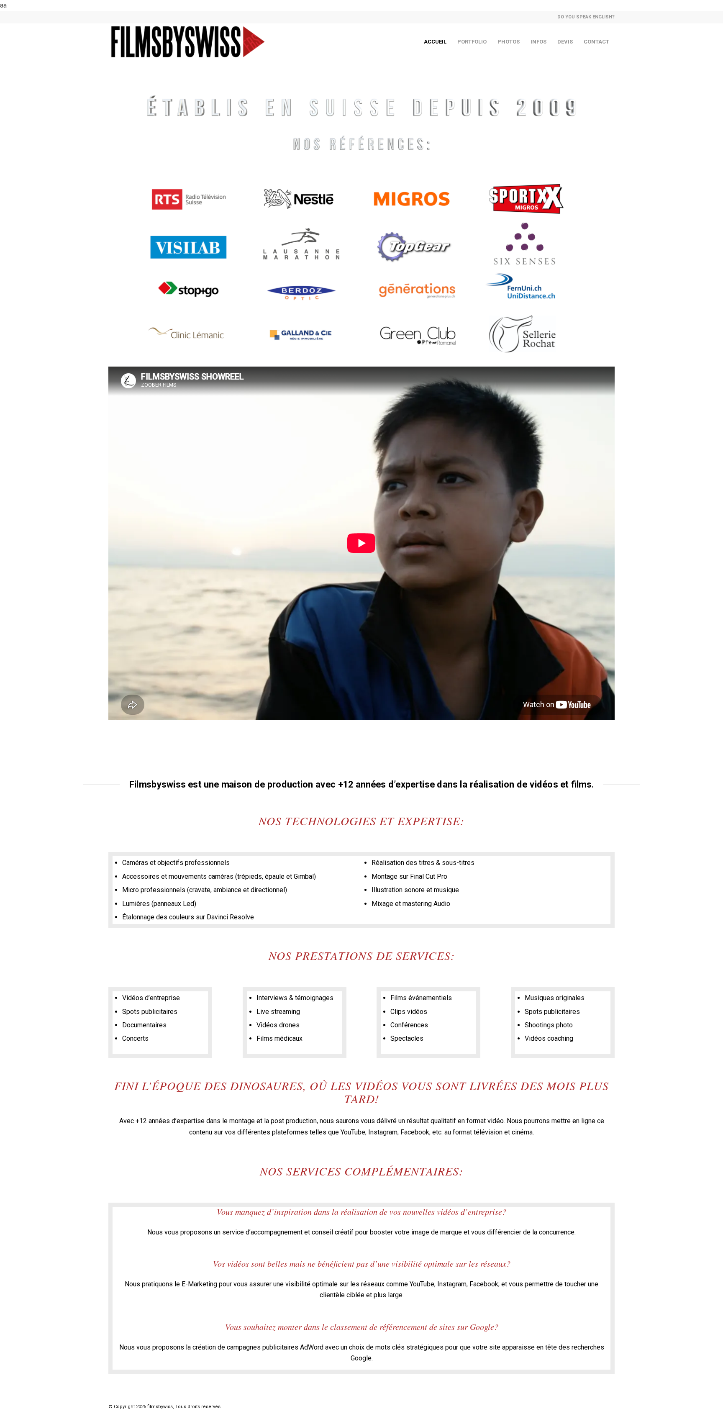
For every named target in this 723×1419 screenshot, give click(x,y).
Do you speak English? (586, 17)
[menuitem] (584, 17)
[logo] (187, 42)
